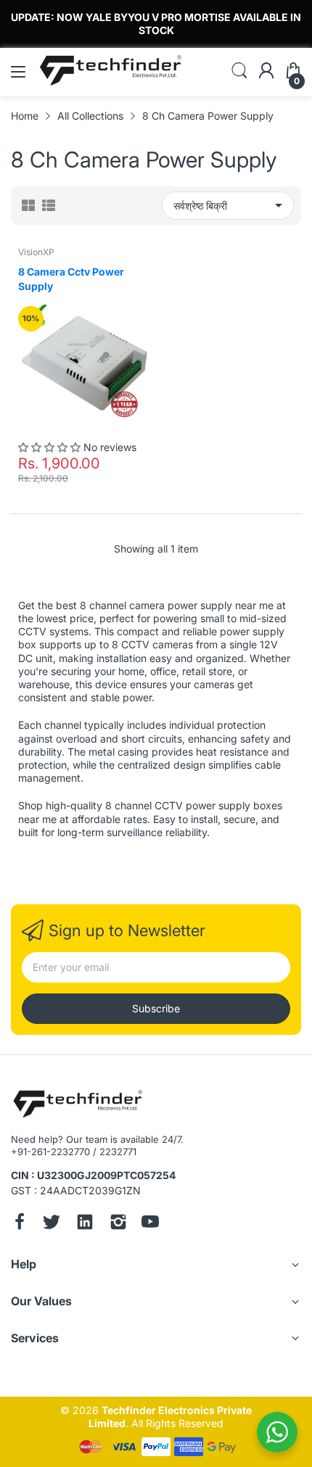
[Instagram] (118, 1223)
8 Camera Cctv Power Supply (71, 278)
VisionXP (36, 252)
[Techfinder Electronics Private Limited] (78, 1105)
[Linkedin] (85, 1223)
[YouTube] (150, 1223)
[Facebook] (19, 1223)
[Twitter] (51, 1223)
